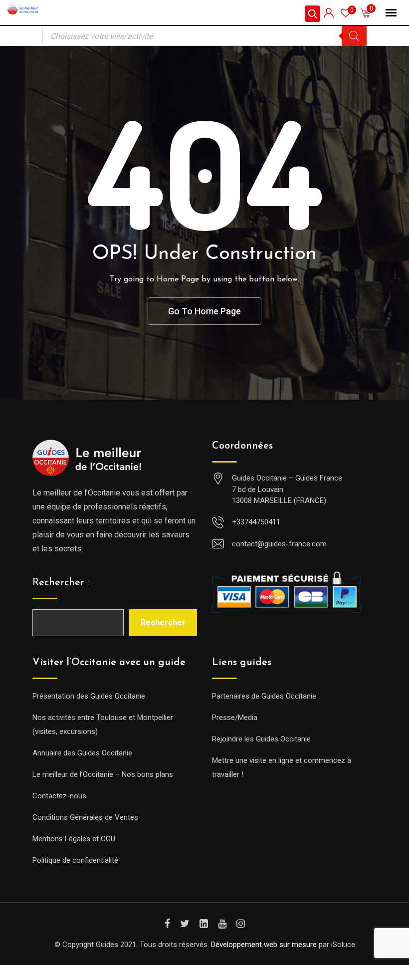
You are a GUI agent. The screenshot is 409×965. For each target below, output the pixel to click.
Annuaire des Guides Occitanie (82, 752)
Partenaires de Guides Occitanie (264, 696)
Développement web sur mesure (264, 944)
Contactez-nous (59, 795)
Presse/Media (234, 717)
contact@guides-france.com (279, 543)
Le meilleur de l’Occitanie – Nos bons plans (102, 774)
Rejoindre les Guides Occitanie (261, 738)
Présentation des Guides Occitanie (88, 696)
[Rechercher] (354, 36)
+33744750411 (256, 521)
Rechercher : (60, 583)
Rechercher (163, 622)
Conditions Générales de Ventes (85, 817)
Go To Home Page (204, 311)
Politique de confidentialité (75, 860)
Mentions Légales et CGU (73, 838)
